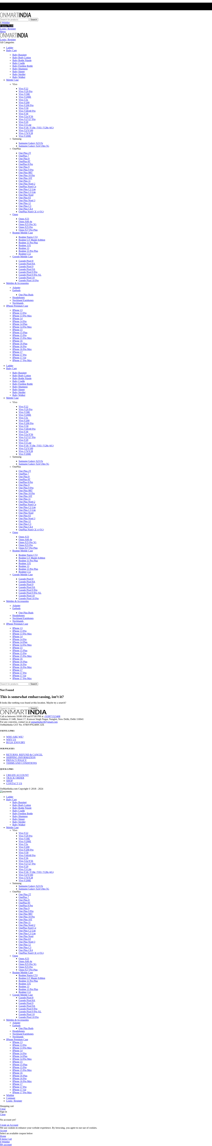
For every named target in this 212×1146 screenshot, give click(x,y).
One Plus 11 (25, 181)
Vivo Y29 (23, 122)
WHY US (11, 739)
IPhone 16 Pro (19, 346)
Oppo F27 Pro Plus (28, 230)
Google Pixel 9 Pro (28, 272)
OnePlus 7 (24, 156)
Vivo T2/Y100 (26, 130)
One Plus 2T (25, 153)
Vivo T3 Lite (25, 125)
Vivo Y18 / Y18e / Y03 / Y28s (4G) (36, 127)
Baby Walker (18, 77)
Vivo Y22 (23, 88)
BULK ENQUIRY (15, 742)
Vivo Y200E (25, 136)
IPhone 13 (17, 310)
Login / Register (14, 1101)
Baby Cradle (18, 63)
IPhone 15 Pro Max (22, 338)
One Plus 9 (24, 167)
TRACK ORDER (15, 778)
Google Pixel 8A (27, 263)
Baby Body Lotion (21, 57)
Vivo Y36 (23, 113)
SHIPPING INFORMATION (21, 757)
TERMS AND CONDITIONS (21, 763)
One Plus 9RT (26, 172)
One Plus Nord (26, 195)
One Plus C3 (25, 206)
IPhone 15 (17, 329)
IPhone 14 (17, 318)
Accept (3, 1130)
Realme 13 (24, 248)
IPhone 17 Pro (19, 354)
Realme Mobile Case (22, 232)
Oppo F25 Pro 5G (27, 224)
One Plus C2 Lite (27, 189)
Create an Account (9, 1125)
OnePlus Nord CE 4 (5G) (31, 211)
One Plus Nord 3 (27, 200)
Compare (10, 1098)
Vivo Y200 (24, 102)
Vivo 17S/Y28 (26, 133)
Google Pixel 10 (27, 277)
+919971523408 (52, 716)
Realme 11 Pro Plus (28, 242)
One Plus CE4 (26, 209)
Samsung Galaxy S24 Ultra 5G (34, 146)
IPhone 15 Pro (19, 335)
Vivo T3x (23, 99)
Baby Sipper (18, 71)
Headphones (18, 297)
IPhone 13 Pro (19, 313)
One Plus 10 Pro (27, 175)
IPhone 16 (17, 341)
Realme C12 (25, 253)
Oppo (15, 214)
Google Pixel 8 (26, 261)
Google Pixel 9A (27, 269)
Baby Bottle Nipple (22, 60)
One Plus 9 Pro (26, 169)
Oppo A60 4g (25, 221)
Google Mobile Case (22, 256)
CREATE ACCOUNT (17, 775)
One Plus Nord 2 (27, 183)
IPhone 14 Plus (19, 324)
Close (3, 1109)
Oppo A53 (24, 218)
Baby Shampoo (20, 68)
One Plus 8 (24, 158)
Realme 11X (25, 245)
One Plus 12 (25, 203)
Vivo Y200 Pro (26, 105)
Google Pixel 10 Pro (29, 280)
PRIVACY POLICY (16, 760)
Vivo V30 (23, 108)
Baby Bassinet (19, 54)
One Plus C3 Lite (27, 192)
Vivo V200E (25, 97)
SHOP (9, 780)
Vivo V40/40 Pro (27, 111)
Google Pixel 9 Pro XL (30, 275)
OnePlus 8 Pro (26, 164)
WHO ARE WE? (14, 736)
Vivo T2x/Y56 (26, 116)
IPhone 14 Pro (19, 321)
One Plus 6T (25, 197)
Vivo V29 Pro (25, 91)
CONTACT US (14, 783)
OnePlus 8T (24, 161)
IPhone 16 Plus (19, 343)
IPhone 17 (17, 352)
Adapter (16, 287)
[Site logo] (15, 16)
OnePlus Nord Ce (27, 186)
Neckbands (17, 303)
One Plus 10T (25, 178)
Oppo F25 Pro (26, 227)
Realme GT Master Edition (32, 239)
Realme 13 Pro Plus (28, 251)
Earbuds (16, 290)
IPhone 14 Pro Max (22, 327)
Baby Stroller (18, 74)
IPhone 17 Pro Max (22, 360)
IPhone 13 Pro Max (22, 315)
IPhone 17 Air (19, 357)
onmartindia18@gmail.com (44, 722)
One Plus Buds (26, 294)
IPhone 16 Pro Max (22, 349)
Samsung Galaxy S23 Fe (31, 143)
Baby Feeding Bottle (22, 66)
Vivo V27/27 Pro (27, 119)
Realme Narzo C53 (28, 237)
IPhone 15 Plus (19, 332)
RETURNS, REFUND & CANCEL (24, 754)
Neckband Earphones (23, 300)
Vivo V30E (24, 94)
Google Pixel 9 (26, 266)
